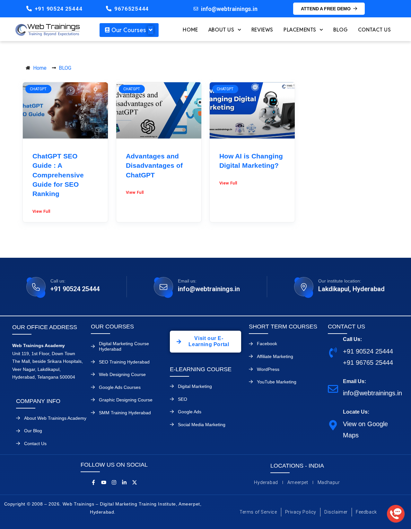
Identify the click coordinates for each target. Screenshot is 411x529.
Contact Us (374, 29)
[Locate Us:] (333, 424)
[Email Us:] (333, 388)
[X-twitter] (134, 482)
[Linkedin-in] (124, 482)
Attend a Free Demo (326, 8)
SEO (182, 399)
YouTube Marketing (276, 381)
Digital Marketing (195, 386)
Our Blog (33, 430)
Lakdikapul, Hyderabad (351, 289)
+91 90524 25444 (59, 8)
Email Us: (354, 381)
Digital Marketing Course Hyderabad (124, 346)
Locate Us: (356, 412)
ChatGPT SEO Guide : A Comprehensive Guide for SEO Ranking (58, 175)
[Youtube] (104, 482)
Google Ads (189, 411)
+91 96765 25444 (368, 362)
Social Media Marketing (201, 424)
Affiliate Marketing (275, 356)
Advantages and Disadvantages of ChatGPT (154, 165)
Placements (300, 29)
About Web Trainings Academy (55, 418)
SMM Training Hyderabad (125, 412)
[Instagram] (114, 482)
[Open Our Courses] (150, 30)
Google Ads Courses (120, 387)
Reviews (262, 29)
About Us (221, 29)
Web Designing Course (122, 374)
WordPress (268, 369)
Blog (340, 29)
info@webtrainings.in (209, 289)
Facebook (267, 343)
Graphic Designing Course (126, 399)
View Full (41, 211)
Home (190, 29)
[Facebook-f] (93, 482)
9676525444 (131, 8)
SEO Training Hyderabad (124, 361)
